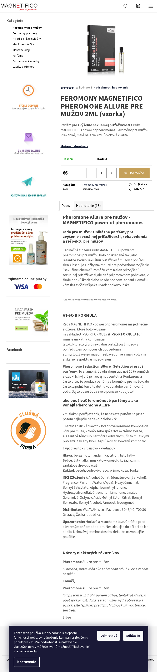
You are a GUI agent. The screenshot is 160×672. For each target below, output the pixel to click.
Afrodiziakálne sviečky (27, 39)
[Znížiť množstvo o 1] (91, 173)
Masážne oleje (22, 50)
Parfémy (18, 56)
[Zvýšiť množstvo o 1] (111, 173)
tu (35, 651)
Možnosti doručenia (74, 146)
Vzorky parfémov (23, 67)
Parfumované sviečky (26, 61)
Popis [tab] (66, 205)
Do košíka (137, 173)
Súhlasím (133, 635)
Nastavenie (26, 661)
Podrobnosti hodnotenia (111, 88)
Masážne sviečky (23, 44)
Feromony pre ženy (25, 33)
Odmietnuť (108, 635)
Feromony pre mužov (27, 28)
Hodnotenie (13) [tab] (88, 205)
